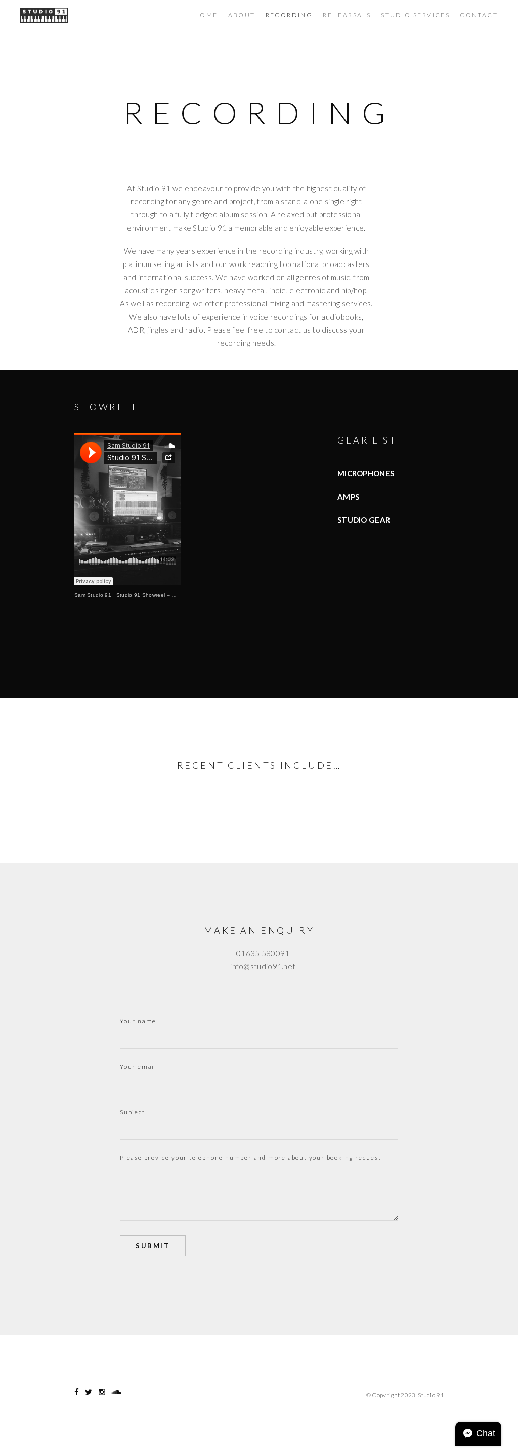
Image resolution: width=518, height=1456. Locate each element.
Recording (289, 15)
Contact (479, 15)
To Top (259, 1395)
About (241, 15)
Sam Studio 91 (92, 595)
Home (206, 15)
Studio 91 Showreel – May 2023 (156, 595)
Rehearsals (347, 15)
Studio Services (415, 15)
